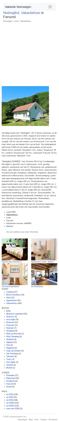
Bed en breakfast (13, 295)
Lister (16, 21)
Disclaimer (53, 419)
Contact (43, 419)
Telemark (10, 356)
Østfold (9, 368)
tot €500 (9, 400)
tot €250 (9, 397)
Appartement (11, 300)
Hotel (8, 297)
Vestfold (9, 365)
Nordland (10, 339)
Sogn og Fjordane (13, 351)
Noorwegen (7, 21)
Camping (10, 292)
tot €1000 (10, 403)
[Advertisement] (29, 53)
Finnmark (10, 325)
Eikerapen (10, 375)
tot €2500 (10, 406)
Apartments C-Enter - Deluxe (42, 262)
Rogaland (10, 348)
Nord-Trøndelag (12, 336)
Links (36, 419)
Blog (31, 419)
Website (9, 226)
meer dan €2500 (13, 408)
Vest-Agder (10, 362)
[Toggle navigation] (50, 7)
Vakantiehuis (25, 21)
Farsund (9, 384)
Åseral (9, 387)
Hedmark (10, 328)
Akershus (10, 317)
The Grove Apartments (10, 287)
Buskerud (10, 322)
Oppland (9, 342)
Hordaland (10, 331)
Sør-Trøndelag (12, 353)
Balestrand (10, 378)
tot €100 (9, 394)
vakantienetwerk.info (17, 417)
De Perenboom (37, 287)
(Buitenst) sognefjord (14, 314)
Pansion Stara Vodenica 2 (12, 262)
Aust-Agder (11, 319)
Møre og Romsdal (13, 334)
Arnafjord (10, 381)
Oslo (8, 345)
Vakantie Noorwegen (18, 6)
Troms (9, 359)
